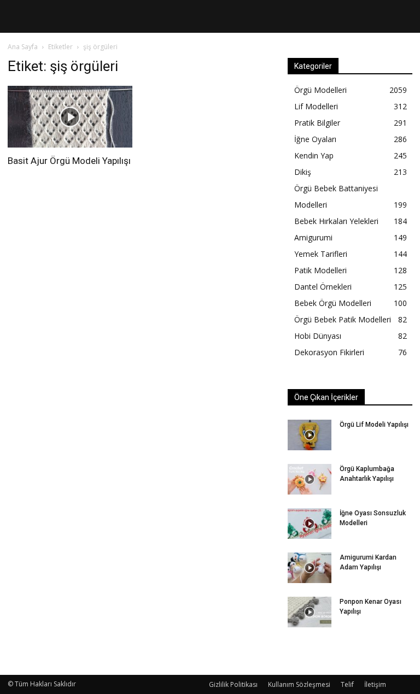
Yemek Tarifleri (320, 254)
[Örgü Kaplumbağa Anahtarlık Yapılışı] (309, 479)
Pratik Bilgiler (317, 122)
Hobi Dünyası (317, 336)
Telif (347, 684)
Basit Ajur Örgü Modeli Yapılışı (69, 160)
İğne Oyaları (315, 139)
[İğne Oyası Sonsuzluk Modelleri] (309, 523)
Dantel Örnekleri (323, 286)
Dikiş (302, 172)
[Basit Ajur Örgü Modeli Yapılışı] (70, 117)
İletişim (375, 684)
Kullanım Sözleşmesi (299, 684)
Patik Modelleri (320, 270)
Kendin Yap (314, 155)
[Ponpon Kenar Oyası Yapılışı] (309, 612)
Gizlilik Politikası (233, 684)
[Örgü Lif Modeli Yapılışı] (309, 435)
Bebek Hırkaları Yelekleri (336, 221)
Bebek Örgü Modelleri (332, 303)
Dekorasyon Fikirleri (329, 352)
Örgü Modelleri (320, 90)
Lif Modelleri (316, 106)
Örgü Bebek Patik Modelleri (342, 319)
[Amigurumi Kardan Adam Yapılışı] (309, 567)
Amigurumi (313, 237)
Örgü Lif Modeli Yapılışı (374, 424)
